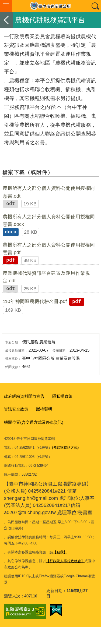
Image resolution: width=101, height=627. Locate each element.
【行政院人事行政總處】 (65, 561)
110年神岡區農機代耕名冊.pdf (35, 301)
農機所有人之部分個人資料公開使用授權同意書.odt (49, 192)
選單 (6, 6)
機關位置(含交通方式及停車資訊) (33, 422)
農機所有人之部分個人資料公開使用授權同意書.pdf (49, 248)
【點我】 (60, 552)
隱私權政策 (62, 396)
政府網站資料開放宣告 (24, 396)
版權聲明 (44, 409)
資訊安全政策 (16, 409)
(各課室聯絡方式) (65, 448)
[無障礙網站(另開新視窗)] (25, 611)
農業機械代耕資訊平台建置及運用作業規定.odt (46, 276)
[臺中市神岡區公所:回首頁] (50, 6)
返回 (6, 20)
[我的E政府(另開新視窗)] (56, 610)
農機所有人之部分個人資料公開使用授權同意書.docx (49, 220)
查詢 (95, 6)
